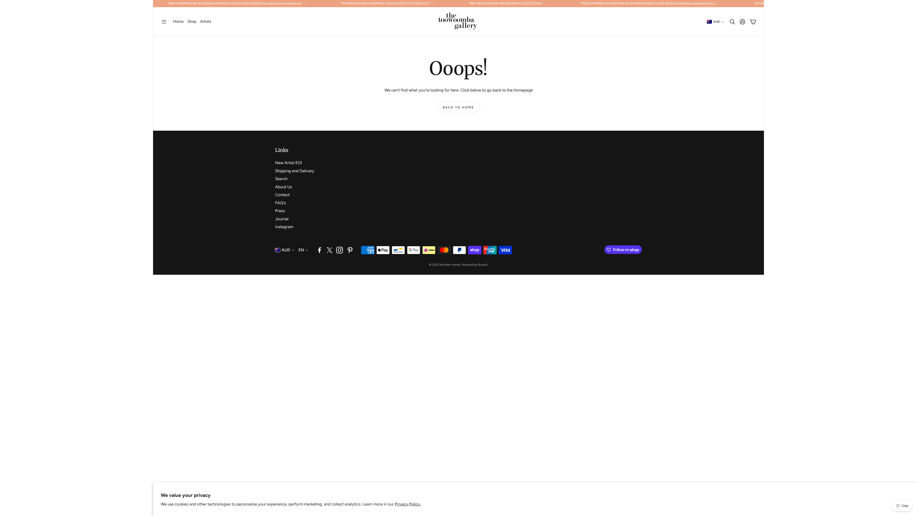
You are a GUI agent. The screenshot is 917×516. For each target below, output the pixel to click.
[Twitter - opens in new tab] (329, 250)
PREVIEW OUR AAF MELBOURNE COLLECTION (472, 3)
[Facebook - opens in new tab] (319, 250)
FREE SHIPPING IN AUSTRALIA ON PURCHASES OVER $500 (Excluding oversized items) (201, 3)
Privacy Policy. (408, 504)
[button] (164, 22)
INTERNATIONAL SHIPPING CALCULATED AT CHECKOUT (352, 3)
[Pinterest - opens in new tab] (350, 250)
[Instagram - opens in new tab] (339, 250)
